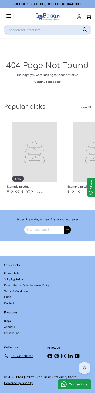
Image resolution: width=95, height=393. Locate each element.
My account (11, 333)
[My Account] (79, 16)
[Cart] (88, 16)
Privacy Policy (12, 273)
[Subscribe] (67, 230)
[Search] (84, 30)
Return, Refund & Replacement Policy (27, 285)
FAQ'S (7, 297)
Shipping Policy (13, 279)
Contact (9, 303)
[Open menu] (9, 16)
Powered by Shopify (18, 383)
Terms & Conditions (16, 291)
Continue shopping (47, 82)
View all (85, 107)
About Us (10, 327)
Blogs (7, 321)
